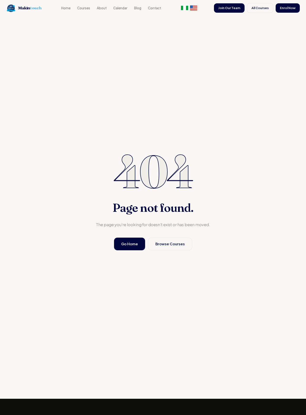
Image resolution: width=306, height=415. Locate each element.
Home (66, 8)
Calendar (120, 8)
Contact (154, 8)
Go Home (129, 243)
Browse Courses (170, 243)
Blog (137, 8)
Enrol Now (287, 8)
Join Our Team (229, 8)
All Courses (260, 8)
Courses (83, 8)
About (102, 8)
